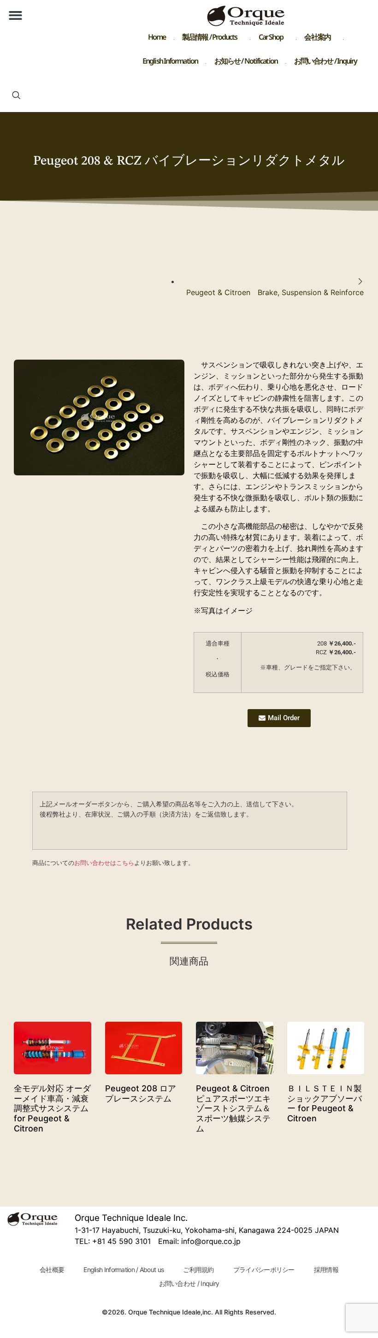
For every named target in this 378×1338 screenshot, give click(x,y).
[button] (15, 15)
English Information (170, 63)
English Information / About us (123, 1269)
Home (156, 39)
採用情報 (326, 1269)
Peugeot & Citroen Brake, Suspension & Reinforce (275, 292)
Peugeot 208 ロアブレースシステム (140, 1093)
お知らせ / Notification (246, 63)
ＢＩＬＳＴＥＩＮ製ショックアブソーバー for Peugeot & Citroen (324, 1103)
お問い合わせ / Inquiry (325, 63)
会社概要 (52, 1269)
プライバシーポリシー (264, 1269)
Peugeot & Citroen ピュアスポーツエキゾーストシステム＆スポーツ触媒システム (233, 1108)
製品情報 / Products (209, 39)
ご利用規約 (198, 1269)
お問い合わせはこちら (104, 862)
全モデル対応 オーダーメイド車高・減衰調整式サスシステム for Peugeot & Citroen (52, 1108)
